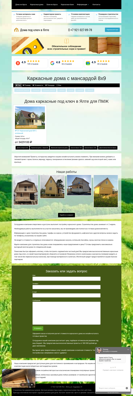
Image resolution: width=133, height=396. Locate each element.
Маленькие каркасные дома (59, 147)
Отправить (38, 328)
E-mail (34, 292)
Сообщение (36, 300)
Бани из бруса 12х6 (90, 147)
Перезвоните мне (112, 30)
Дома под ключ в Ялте (34, 30)
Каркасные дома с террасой (39, 147)
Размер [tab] (27, 85)
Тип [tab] (19, 85)
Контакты (96, 5)
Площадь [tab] (51, 85)
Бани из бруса (52, 5)
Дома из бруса (21, 5)
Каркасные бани (67, 5)
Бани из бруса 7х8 (76, 147)
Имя (34, 275)
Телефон (35, 283)
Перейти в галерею (66, 215)
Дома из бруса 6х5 (22, 147)
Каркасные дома (36, 5)
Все (59, 85)
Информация (82, 5)
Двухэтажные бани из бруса (107, 147)
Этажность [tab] (38, 85)
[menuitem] (21, 5)
